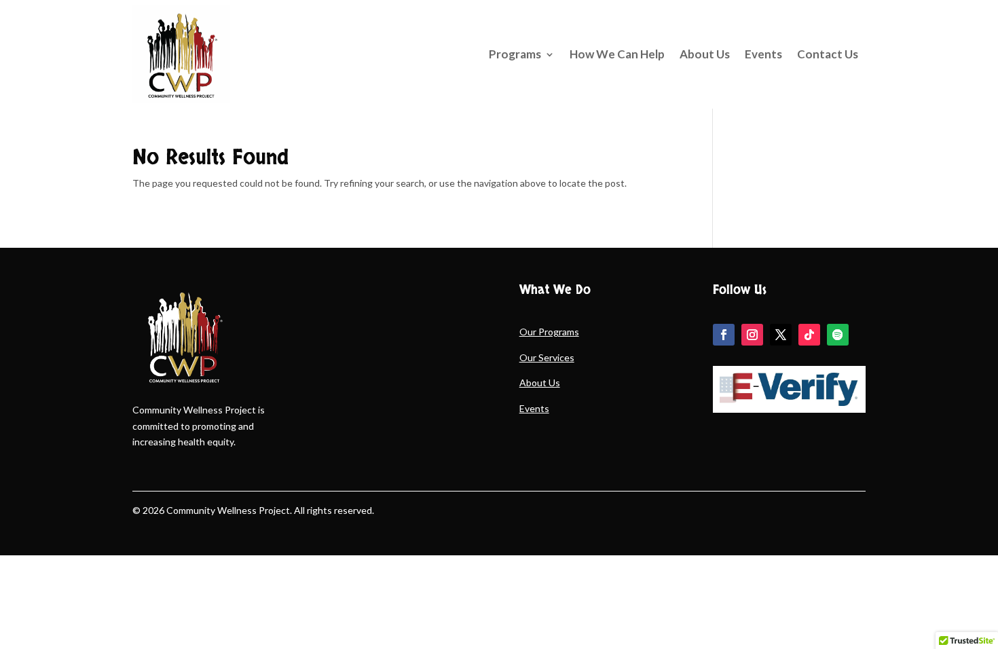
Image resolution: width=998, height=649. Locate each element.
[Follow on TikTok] (809, 335)
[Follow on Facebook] (724, 335)
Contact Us (827, 54)
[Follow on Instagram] (752, 335)
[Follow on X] (781, 335)
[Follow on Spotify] (838, 335)
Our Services (546, 357)
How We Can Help (617, 54)
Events (763, 54)
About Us (705, 54)
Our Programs (549, 331)
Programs (515, 54)
